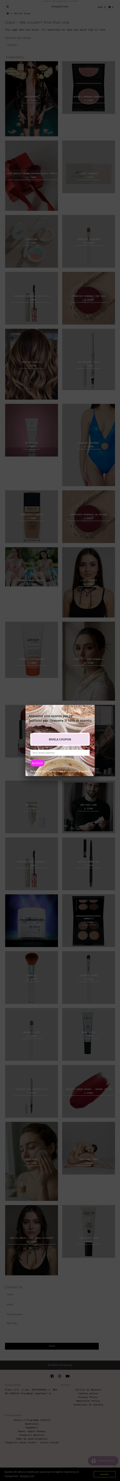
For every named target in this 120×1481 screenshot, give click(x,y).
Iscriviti (37, 763)
